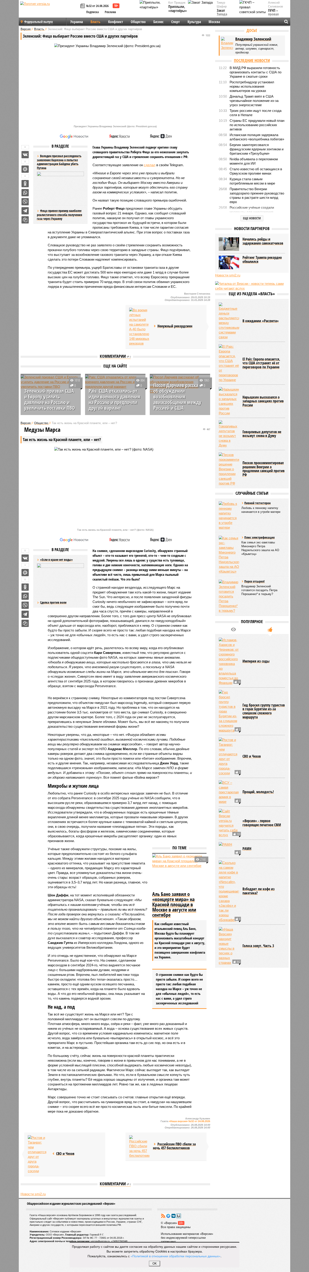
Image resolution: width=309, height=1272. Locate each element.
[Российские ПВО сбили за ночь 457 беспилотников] (139, 1146)
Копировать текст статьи (25, 219)
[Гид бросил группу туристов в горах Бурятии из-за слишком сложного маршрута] (229, 711)
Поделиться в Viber (25, 201)
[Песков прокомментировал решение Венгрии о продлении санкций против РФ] (229, 469)
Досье (252, 30)
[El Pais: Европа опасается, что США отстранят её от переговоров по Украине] (229, 363)
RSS (163, 1216)
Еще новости (252, 218)
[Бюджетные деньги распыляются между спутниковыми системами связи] (229, 320)
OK (154, 1263)
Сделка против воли (53, 602)
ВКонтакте (173, 1216)
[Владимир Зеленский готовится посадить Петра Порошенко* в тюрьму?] (229, 596)
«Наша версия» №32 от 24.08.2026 (189, 1121)
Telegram (168, 1216)
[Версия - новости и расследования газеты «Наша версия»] (49, 10)
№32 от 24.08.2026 (97, 6)
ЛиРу (178, 1216)
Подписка (92, 12)
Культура (194, 21)
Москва (214, 21)
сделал (149, 165)
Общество (138, 21)
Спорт (175, 21)
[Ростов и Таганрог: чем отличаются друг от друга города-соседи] (38, 1154)
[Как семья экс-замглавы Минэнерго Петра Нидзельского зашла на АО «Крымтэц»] (229, 555)
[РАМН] (229, 849)
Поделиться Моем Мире (25, 169)
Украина (76, 21)
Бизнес (158, 21)
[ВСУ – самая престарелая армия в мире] (229, 792)
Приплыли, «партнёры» (177, 9)
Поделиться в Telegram (25, 210)
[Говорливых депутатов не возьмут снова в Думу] (229, 434)
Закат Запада (222, 13)
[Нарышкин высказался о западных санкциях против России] (229, 401)
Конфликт (115, 21)
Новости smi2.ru (33, 1194)
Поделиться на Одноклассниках (25, 183)
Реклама (110, 12)
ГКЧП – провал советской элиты (275, 16)
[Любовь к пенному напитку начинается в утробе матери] (229, 515)
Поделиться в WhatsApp (25, 192)
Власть (95, 21)
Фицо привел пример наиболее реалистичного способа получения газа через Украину (59, 215)
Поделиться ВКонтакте (25, 154)
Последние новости (252, 60)
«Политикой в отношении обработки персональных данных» (176, 1256)
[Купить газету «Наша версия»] (83, 6)
